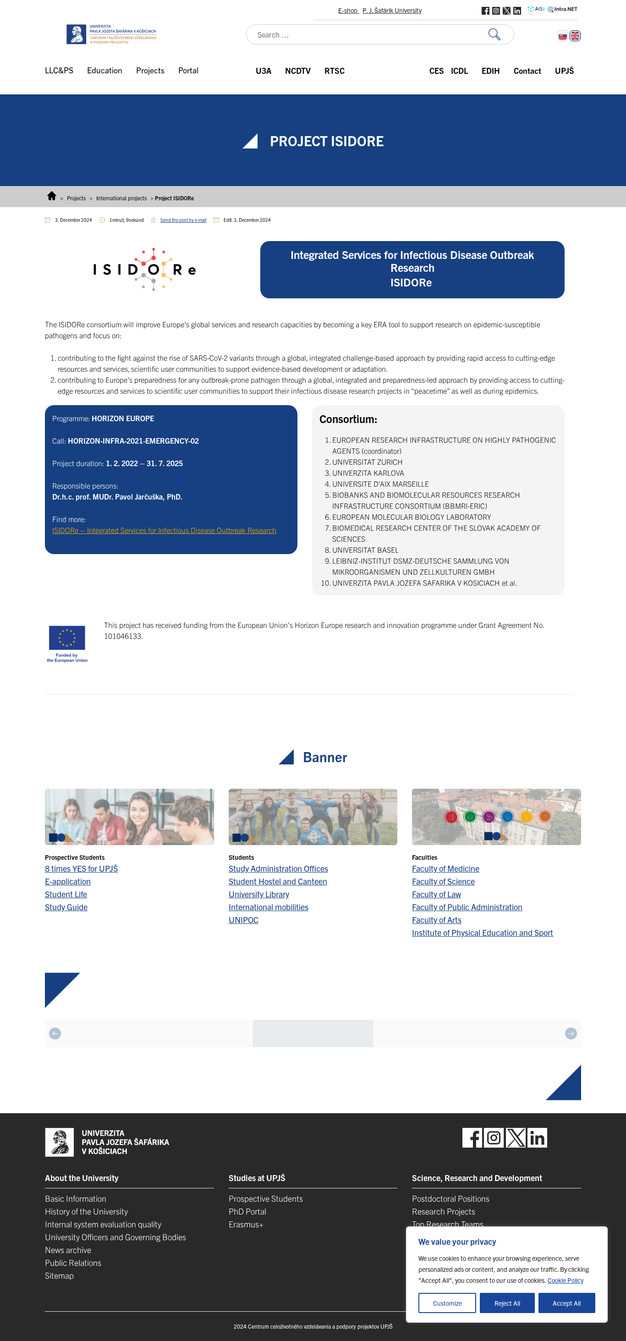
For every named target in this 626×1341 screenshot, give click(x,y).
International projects (121, 197)
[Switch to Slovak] (563, 36)
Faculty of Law (436, 894)
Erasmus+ (246, 1224)
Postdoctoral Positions (450, 1198)
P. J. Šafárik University (392, 10)
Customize (447, 1303)
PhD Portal (247, 1211)
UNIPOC (243, 919)
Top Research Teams (447, 1224)
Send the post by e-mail (183, 220)
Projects (76, 197)
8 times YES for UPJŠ (81, 868)
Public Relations (73, 1262)
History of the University (86, 1211)
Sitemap (59, 1275)
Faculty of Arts (436, 919)
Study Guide (66, 906)
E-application (68, 881)
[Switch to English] (575, 36)
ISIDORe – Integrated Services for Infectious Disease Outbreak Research (164, 529)
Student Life (66, 894)
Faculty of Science (443, 881)
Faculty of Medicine (445, 868)
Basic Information (75, 1198)
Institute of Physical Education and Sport (482, 932)
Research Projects (443, 1211)
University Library (259, 894)
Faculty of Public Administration (467, 906)
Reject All (507, 1303)
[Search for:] (501, 34)
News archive (68, 1249)
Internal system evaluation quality (103, 1224)
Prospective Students (266, 1198)
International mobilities (268, 906)
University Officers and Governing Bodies (115, 1236)
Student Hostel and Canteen (278, 881)
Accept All (567, 1303)
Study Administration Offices (278, 868)
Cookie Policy (565, 1280)
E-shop (348, 10)
